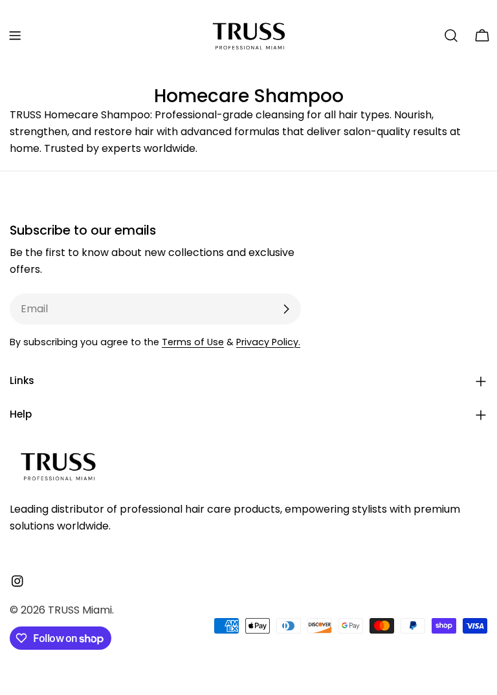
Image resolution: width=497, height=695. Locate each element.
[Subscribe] (286, 309)
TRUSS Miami (80, 610)
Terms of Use (193, 342)
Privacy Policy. (268, 342)
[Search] (451, 35)
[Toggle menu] (15, 35)
